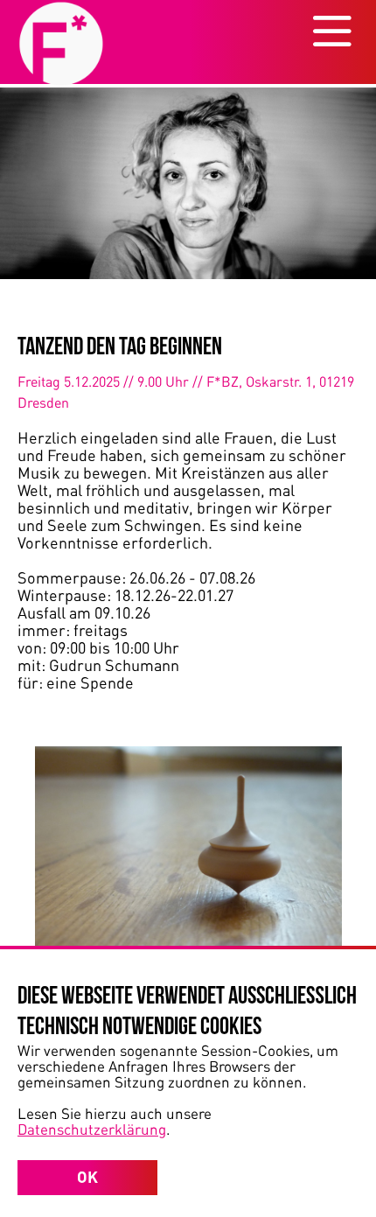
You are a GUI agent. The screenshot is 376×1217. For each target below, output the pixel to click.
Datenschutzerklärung (91, 1128)
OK (87, 1176)
